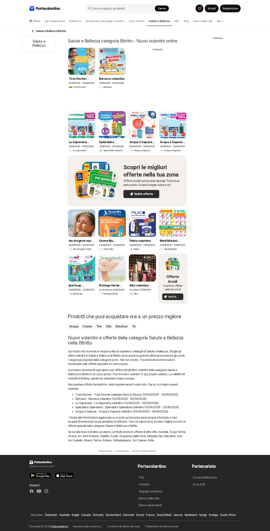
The (99, 326)
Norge (203, 515)
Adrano (107, 440)
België (75, 515)
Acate (114, 436)
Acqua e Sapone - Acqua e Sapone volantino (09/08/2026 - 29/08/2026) (121, 411)
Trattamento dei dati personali (161, 526)
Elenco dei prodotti (149, 505)
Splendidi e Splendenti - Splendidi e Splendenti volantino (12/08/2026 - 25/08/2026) (127, 407)
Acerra (72, 436)
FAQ (141, 477)
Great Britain (164, 515)
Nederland (190, 515)
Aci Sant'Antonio (88, 436)
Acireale (163, 432)
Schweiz (98, 515)
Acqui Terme (177, 432)
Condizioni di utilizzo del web (123, 526)
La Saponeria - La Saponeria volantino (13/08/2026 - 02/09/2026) (117, 403)
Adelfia (104, 436)
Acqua (73, 326)
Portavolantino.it (59, 526)
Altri (219, 21)
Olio (108, 326)
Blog (186, 21)
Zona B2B (199, 484)
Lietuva (177, 515)
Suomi (140, 515)
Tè (134, 326)
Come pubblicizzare (205, 477)
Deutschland (113, 515)
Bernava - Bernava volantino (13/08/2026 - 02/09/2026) (111, 399)
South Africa (228, 515)
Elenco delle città (202, 21)
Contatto (144, 484)
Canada (86, 515)
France (150, 515)
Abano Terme (92, 440)
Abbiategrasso (122, 440)
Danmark (128, 515)
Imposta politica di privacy (87, 526)
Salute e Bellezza (157, 351)
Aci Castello (75, 440)
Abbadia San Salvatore (161, 436)
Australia (64, 515)
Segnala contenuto (150, 491)
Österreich (51, 515)
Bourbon (121, 326)
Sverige (213, 515)
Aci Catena (139, 440)
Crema (87, 326)
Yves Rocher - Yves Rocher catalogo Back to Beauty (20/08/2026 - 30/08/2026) (126, 394)
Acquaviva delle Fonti (132, 436)
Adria (150, 440)
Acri (179, 436)
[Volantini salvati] (199, 8)
